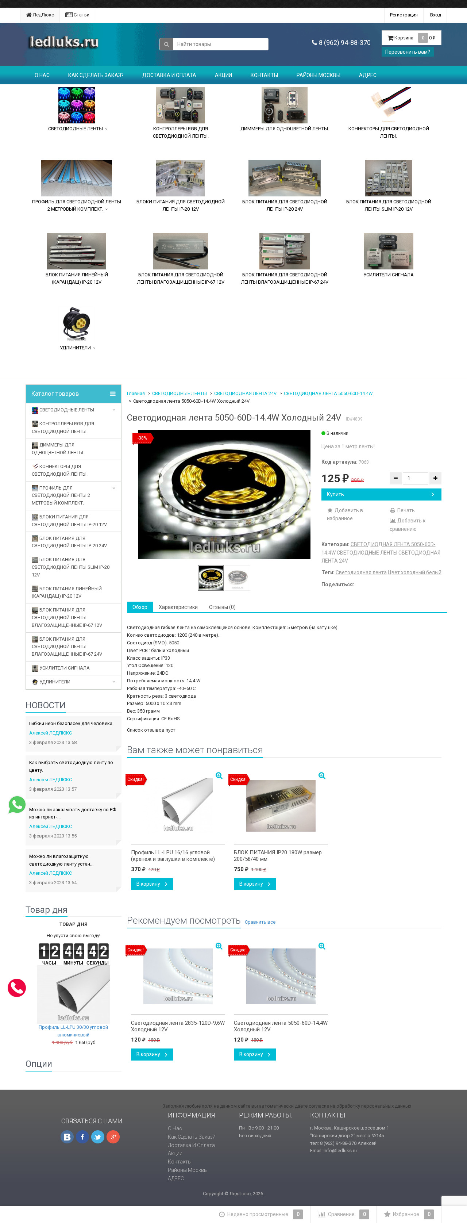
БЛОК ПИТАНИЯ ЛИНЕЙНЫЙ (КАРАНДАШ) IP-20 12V (77, 278)
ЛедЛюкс (43, 15)
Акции (223, 75)
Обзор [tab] (139, 607)
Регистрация (404, 15)
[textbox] (221, 44)
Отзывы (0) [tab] (222, 607)
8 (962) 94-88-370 (345, 42)
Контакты (264, 75)
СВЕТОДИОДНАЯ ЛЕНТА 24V (245, 393)
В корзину (148, 884)
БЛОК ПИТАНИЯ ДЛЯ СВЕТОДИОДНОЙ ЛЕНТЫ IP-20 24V (284, 205)
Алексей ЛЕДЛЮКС (50, 733)
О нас (42, 75)
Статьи (81, 15)
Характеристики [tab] (178, 607)
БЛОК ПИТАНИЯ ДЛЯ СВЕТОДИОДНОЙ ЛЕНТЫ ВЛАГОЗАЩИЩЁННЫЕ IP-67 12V (180, 278)
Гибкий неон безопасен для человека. (71, 723)
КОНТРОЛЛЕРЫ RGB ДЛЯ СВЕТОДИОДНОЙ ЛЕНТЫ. (181, 132)
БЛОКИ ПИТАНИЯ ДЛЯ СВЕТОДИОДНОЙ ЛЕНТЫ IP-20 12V (180, 205)
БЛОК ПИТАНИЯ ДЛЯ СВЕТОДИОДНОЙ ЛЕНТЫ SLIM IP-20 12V (388, 205)
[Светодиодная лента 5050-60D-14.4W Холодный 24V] (224, 494)
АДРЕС (368, 75)
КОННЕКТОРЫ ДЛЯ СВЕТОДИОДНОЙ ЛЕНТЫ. (388, 132)
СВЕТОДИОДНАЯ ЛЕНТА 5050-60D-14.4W (328, 393)
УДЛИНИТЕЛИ (75, 347)
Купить (335, 494)
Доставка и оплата (169, 75)
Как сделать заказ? (96, 75)
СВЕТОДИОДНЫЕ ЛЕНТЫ (75, 128)
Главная (136, 393)
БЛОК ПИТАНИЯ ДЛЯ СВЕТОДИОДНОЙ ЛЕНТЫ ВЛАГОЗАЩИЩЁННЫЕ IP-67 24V (284, 278)
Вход (435, 15)
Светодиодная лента (361, 572)
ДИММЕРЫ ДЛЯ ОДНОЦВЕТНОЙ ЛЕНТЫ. (284, 128)
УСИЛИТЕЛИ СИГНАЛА (388, 274)
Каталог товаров (55, 393)
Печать (405, 510)
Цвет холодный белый (414, 572)
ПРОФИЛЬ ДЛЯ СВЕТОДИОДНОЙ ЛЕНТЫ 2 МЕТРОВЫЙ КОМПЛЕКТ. (76, 205)
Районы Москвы (318, 75)
